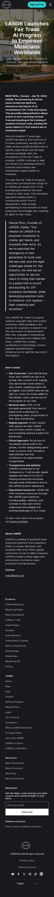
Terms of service (27, 867)
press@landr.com (14, 575)
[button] (27, 884)
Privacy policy (27, 860)
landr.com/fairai (19, 521)
